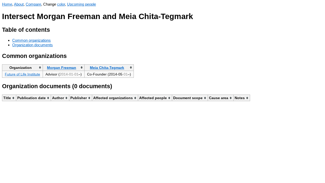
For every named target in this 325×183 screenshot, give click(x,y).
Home (7, 4)
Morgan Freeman (61, 68)
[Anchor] (54, 29)
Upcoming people (81, 4)
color (61, 4)
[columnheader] (22, 67)
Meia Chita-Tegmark (107, 68)
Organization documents (32, 45)
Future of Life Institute (22, 74)
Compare (33, 4)
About (19, 4)
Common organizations (31, 40)
